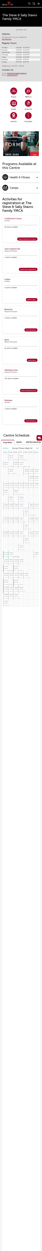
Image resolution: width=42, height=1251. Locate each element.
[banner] (7, 3)
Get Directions (6, 39)
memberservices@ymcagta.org (16, 73)
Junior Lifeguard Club (12, 249)
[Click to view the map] (21, 29)
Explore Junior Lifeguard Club (28, 269)
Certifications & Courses (13, 219)
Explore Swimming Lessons (28, 390)
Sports (6, 340)
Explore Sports (32, 360)
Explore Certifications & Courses (27, 239)
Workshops (8, 400)
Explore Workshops (31, 421)
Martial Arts (8, 309)
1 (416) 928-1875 (12, 75)
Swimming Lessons (11, 370)
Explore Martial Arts (31, 330)
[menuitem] (14, 93)
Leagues (7, 279)
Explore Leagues (31, 299)
